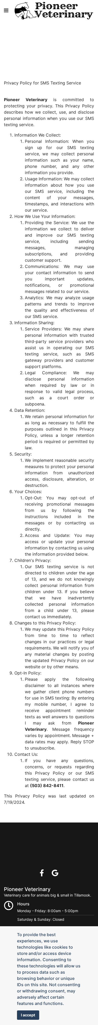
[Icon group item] (42, 873)
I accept (28, 1015)
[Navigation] (6, 10)
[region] (49, 33)
